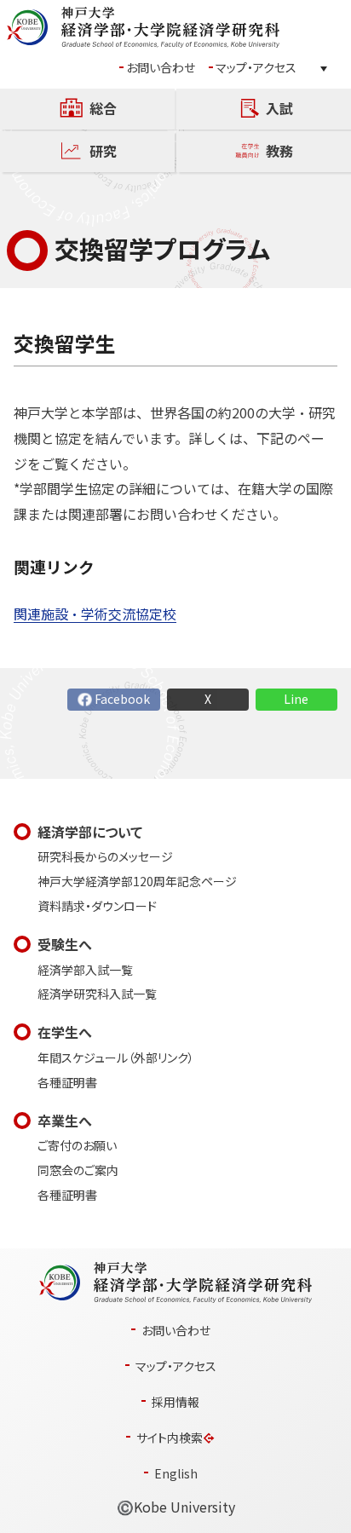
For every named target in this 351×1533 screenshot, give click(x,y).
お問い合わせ (160, 68)
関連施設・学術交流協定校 (95, 614)
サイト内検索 (169, 1438)
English (176, 1474)
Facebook (122, 699)
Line (296, 699)
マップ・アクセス (256, 68)
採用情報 (175, 1402)
